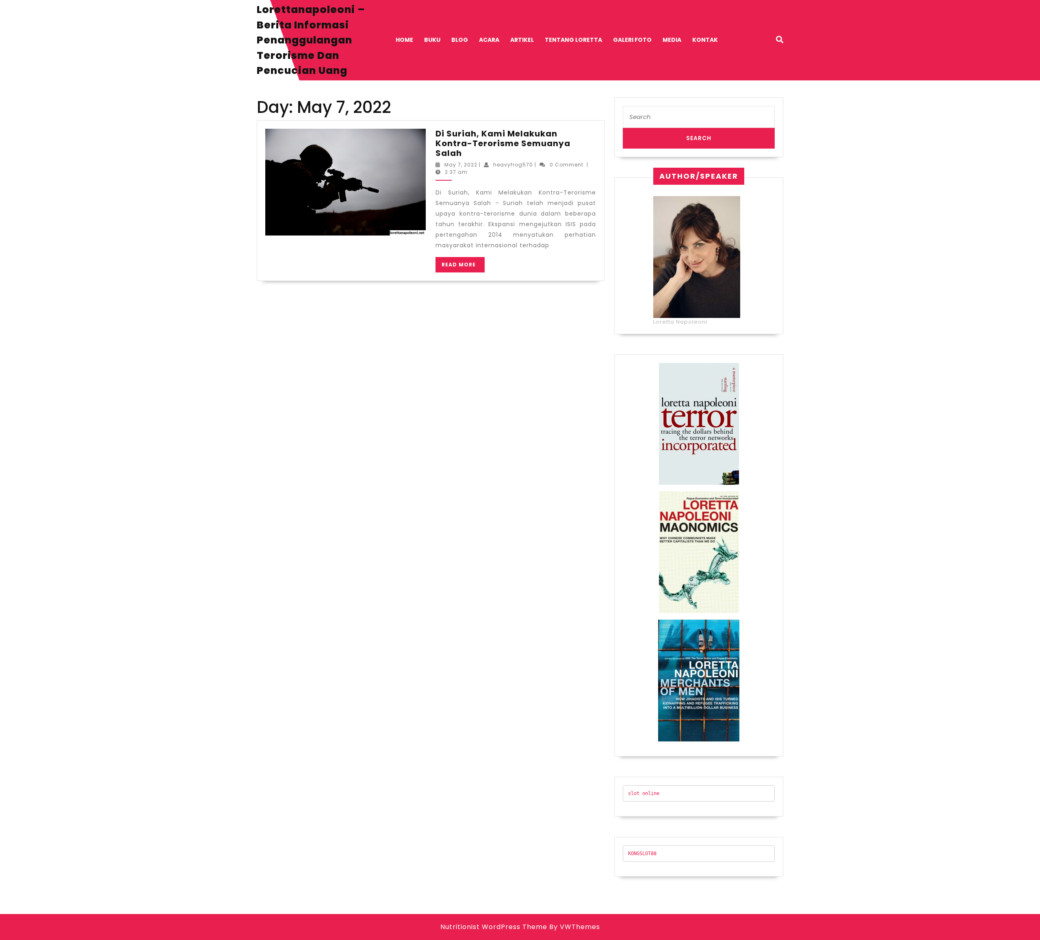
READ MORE (463, 266)
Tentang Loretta (573, 40)
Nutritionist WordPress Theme (493, 926)
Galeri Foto (632, 40)
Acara (489, 40)
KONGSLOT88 (642, 853)
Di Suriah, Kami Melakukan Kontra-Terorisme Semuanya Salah (503, 143)
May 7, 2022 (460, 164)
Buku (432, 40)
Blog (459, 40)
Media (672, 40)
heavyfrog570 (513, 164)
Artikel (522, 40)
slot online (643, 793)
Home (404, 40)
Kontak (705, 40)
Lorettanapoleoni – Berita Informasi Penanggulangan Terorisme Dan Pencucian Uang (311, 40)
